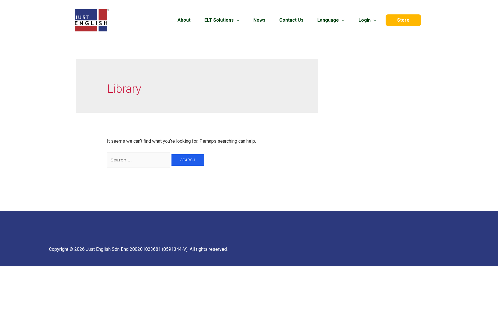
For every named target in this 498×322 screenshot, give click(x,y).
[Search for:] (139, 160)
